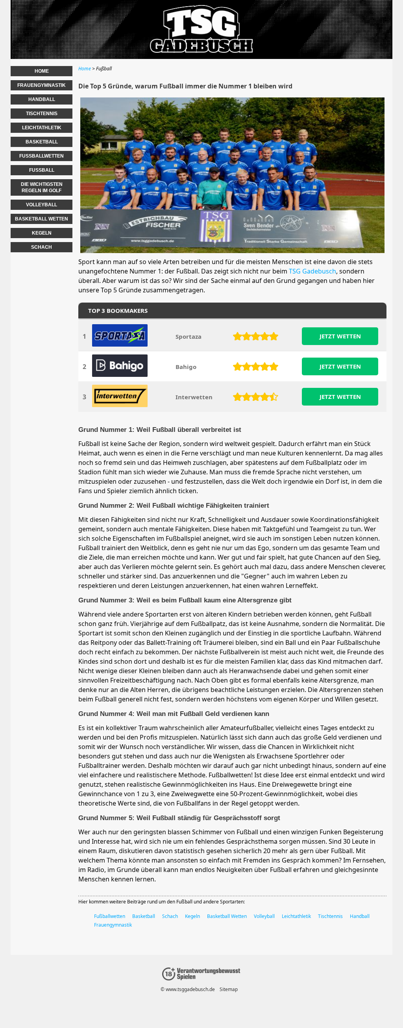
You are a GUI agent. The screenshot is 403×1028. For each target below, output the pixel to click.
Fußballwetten (109, 916)
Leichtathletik (296, 916)
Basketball (143, 916)
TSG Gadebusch (312, 271)
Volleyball (264, 916)
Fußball (41, 170)
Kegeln (192, 916)
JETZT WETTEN (340, 336)
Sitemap (229, 989)
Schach (170, 916)
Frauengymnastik (113, 925)
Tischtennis (330, 916)
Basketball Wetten (227, 916)
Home (42, 71)
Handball (360, 916)
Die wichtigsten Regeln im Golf (42, 187)
